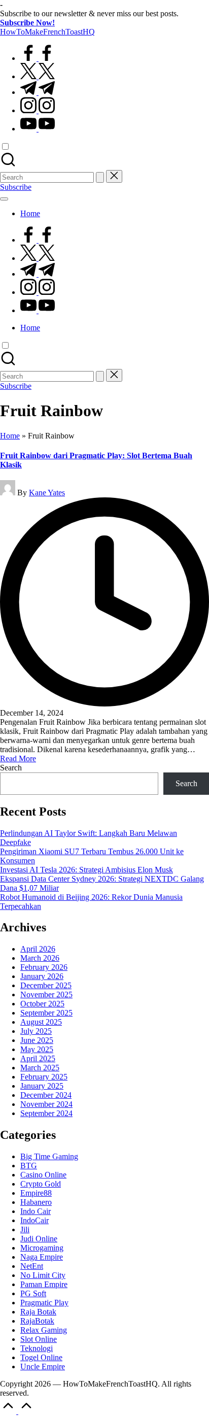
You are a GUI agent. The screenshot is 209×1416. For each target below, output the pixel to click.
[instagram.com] (37, 110)
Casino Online (43, 1174)
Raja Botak (38, 1311)
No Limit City (42, 1275)
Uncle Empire (42, 1366)
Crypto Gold (40, 1183)
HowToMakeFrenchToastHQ (47, 31)
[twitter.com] (37, 76)
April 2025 (37, 1058)
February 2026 (43, 967)
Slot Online (38, 1339)
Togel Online (41, 1357)
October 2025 (42, 1003)
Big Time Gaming (49, 1156)
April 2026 (37, 949)
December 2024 (46, 1095)
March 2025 (39, 1067)
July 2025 (36, 1031)
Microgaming (41, 1247)
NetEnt (31, 1266)
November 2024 (46, 1104)
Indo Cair (35, 1211)
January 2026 (41, 976)
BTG (28, 1165)
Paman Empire (43, 1284)
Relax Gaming (43, 1330)
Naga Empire (41, 1257)
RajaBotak (37, 1321)
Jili (24, 1229)
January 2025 (41, 1086)
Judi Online (38, 1238)
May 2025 (36, 1049)
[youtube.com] (37, 128)
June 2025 (36, 1040)
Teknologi (36, 1348)
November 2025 (46, 994)
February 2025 (43, 1076)
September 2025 (46, 1012)
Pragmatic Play (44, 1302)
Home (10, 435)
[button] (100, 177)
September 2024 (46, 1113)
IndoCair (34, 1220)
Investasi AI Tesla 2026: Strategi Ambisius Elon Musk (86, 869)
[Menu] (4, 198)
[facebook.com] (37, 58)
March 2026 (39, 958)
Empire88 (36, 1193)
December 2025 (46, 985)
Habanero (36, 1202)
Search (11, 767)
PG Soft (33, 1293)
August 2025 (41, 1022)
